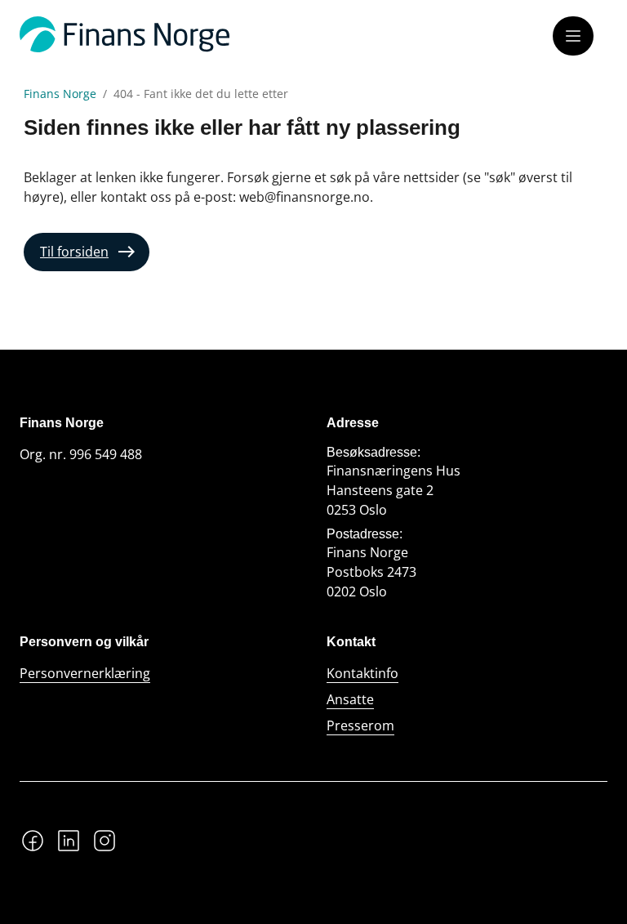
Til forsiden (74, 252)
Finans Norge (60, 94)
